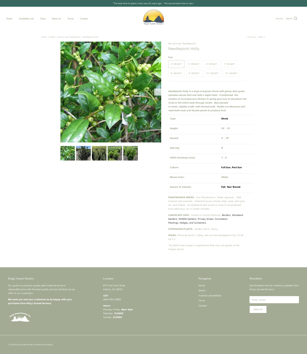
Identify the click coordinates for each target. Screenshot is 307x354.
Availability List (26, 18)
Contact (84, 18)
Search (202, 290)
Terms (70, 18)
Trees (42, 18)
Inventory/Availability (209, 295)
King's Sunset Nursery (24, 344)
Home (9, 18)
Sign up (258, 309)
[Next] (157, 92)
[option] (110, 92)
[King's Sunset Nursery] (153, 18)
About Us (56, 18)
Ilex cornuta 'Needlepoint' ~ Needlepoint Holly (78, 37)
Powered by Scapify (44, 344)
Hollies (52, 37)
